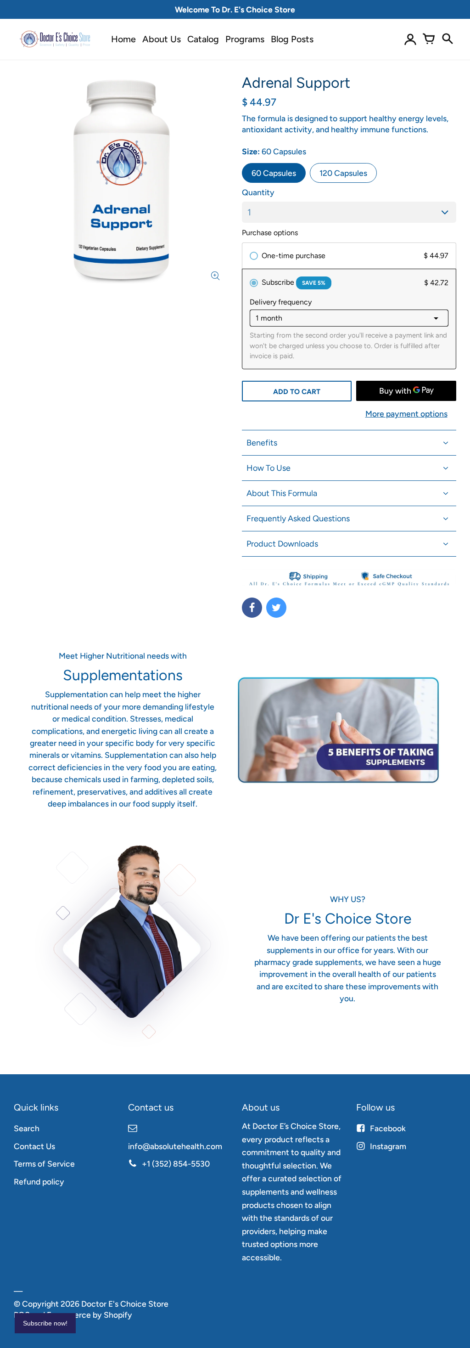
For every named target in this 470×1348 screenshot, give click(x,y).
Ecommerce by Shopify (89, 1315)
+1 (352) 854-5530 (176, 1163)
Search (26, 1128)
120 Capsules (343, 173)
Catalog (203, 39)
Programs (244, 39)
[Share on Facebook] (252, 608)
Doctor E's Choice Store (124, 1304)
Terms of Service (44, 1163)
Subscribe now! (45, 1323)
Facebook (388, 1128)
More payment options (406, 413)
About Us (161, 39)
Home (123, 39)
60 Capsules (274, 173)
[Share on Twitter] (276, 608)
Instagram (388, 1146)
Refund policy (39, 1181)
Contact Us (34, 1146)
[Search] (447, 39)
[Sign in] (410, 39)
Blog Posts (292, 39)
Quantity (258, 192)
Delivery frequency (281, 302)
